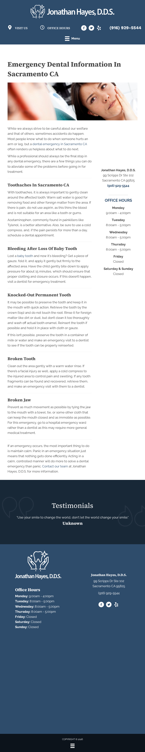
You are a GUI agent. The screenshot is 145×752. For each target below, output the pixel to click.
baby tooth (25, 256)
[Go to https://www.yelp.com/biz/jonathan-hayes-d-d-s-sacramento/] (99, 28)
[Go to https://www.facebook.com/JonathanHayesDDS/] (84, 28)
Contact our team (55, 466)
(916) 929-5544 (125, 27)
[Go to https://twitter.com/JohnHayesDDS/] (91, 28)
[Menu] (72, 746)
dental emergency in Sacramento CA (59, 144)
